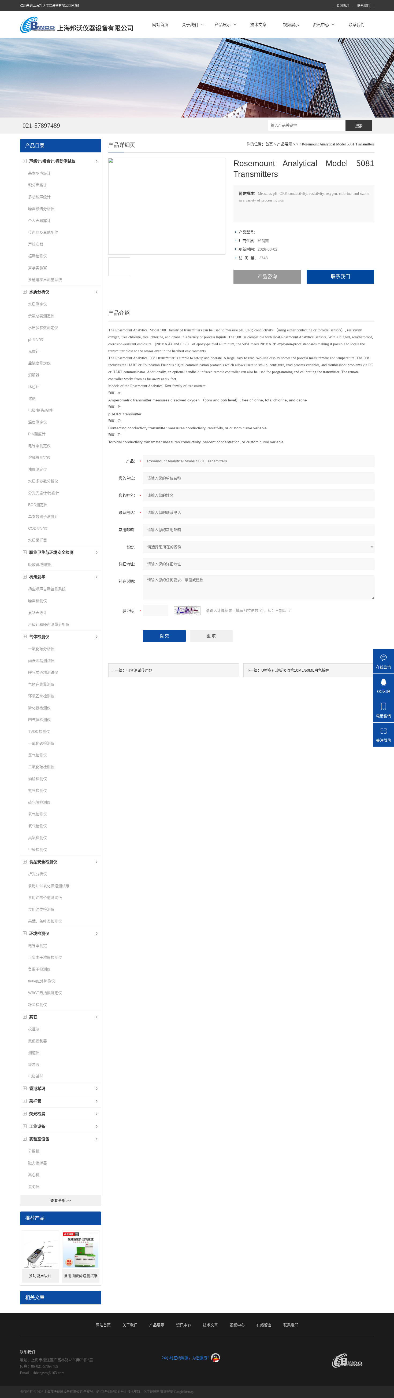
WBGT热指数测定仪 (45, 993)
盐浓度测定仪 (39, 363)
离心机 (33, 1175)
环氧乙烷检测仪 (41, 696)
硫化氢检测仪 (39, 802)
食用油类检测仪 (41, 909)
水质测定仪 (37, 304)
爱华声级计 (37, 612)
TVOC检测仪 (39, 731)
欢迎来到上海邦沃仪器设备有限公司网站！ (50, 6)
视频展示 (291, 24)
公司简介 (342, 6)
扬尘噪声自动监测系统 (47, 589)
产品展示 (223, 24)
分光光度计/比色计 (43, 493)
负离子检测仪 (39, 969)
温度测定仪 (37, 422)
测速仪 (33, 1053)
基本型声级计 (39, 173)
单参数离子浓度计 (43, 516)
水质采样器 (37, 540)
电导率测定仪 (39, 446)
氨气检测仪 (37, 790)
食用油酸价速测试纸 (45, 897)
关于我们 (190, 24)
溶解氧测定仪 (39, 457)
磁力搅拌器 (37, 1163)
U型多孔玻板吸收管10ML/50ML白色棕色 (295, 670)
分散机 (33, 1151)
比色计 (33, 387)
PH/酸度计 (37, 434)
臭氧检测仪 (37, 838)
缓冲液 (33, 1064)
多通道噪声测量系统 (45, 279)
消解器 (33, 375)
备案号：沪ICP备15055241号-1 (105, 1392)
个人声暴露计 (39, 220)
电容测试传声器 (139, 670)
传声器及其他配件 (43, 232)
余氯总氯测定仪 (41, 316)
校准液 (33, 1029)
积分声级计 (37, 185)
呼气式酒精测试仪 (43, 672)
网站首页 (160, 24)
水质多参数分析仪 (43, 481)
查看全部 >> (60, 1200)
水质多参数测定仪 (43, 327)
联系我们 (363, 6)
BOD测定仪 (37, 505)
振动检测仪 (37, 256)
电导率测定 (37, 945)
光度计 (33, 351)
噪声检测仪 (37, 601)
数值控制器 (37, 1041)
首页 (269, 144)
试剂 (32, 398)
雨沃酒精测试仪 (41, 660)
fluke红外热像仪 (41, 981)
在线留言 (264, 1325)
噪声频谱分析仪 (41, 209)
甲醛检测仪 (37, 849)
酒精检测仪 (37, 779)
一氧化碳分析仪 (41, 649)
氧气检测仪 (37, 826)
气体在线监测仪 (41, 684)
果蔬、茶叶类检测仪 (45, 921)
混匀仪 (33, 1186)
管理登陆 (166, 1392)
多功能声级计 (39, 197)
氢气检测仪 (37, 814)
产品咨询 (267, 276)
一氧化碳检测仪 (41, 743)
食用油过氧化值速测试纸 (48, 886)
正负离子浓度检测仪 (45, 957)
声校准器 (35, 244)
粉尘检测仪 (37, 1004)
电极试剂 (35, 1076)
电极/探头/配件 (40, 410)
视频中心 (237, 1325)
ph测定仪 (36, 339)
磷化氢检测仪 (39, 708)
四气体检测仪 (39, 720)
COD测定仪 (38, 528)
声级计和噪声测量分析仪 (48, 624)
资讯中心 (321, 24)
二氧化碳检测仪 (41, 767)
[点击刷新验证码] (187, 610)
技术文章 (258, 24)
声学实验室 (37, 268)
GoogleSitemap (184, 1392)
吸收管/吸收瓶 (40, 564)
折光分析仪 (37, 874)
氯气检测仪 (37, 755)
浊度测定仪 (37, 469)
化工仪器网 (151, 1392)
